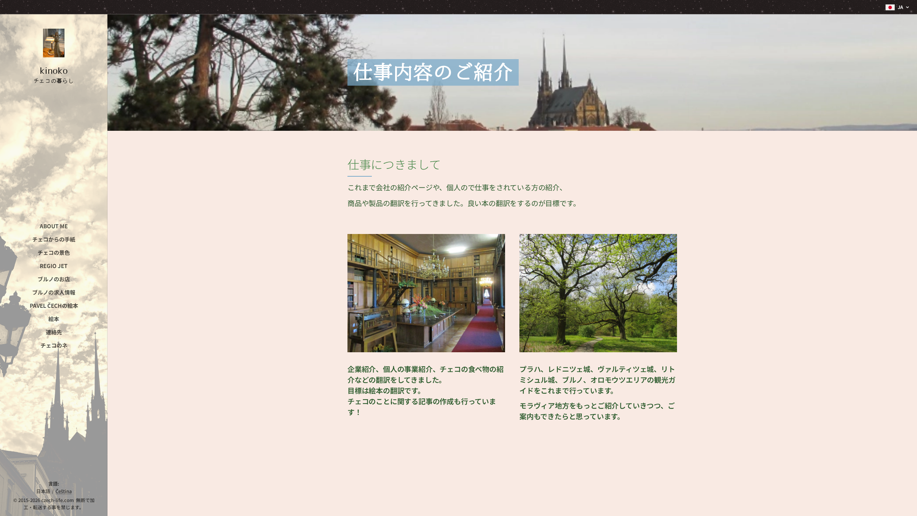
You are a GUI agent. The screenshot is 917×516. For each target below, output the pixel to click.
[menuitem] (53, 226)
